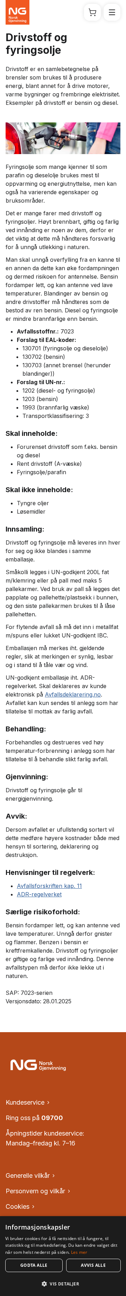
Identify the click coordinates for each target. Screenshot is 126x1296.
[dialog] (63, 1256)
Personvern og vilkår (35, 1191)
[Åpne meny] (112, 12)
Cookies (17, 1206)
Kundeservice (25, 1102)
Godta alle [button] (34, 1265)
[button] (63, 1283)
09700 (52, 1118)
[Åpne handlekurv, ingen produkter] (92, 12)
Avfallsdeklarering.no (73, 694)
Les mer (79, 1252)
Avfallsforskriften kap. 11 (49, 885)
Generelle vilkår (28, 1175)
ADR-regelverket (39, 894)
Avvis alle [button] (93, 1265)
